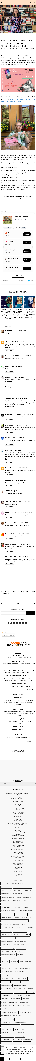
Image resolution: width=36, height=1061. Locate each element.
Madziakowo (10, 533)
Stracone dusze (24, 1002)
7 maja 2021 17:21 (20, 331)
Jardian (8, 341)
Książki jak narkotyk (11, 387)
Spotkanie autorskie (18, 853)
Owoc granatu (18, 964)
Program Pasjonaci (18, 838)
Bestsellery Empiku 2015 (18, 800)
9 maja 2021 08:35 (26, 512)
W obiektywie (18, 859)
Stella (3, 1002)
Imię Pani (16, 917)
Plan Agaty (4, 975)
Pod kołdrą (18, 667)
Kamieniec (15, 924)
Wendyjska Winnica (27, 1025)
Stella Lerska (12, 1002)
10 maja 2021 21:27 (23, 556)
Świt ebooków (18, 874)
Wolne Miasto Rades (6, 1036)
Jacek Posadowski (26, 917)
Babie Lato (27, 887)
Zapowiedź (18, 870)
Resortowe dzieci (5, 985)
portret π (9, 331)
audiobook (18, 872)
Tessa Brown (16, 1015)
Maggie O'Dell (20, 948)
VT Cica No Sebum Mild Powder (18, 737)
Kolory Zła (18, 927)
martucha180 (10, 523)
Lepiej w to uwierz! (18, 944)
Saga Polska (17, 988)
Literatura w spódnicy (7, 948)
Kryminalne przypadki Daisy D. (9, 934)
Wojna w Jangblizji (17, 1032)
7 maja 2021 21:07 (19, 377)
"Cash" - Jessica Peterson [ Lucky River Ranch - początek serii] (18, 679)
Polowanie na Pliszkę (6, 978)
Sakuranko (18, 734)
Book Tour (18, 804)
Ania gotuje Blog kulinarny (18, 719)
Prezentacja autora (18, 835)
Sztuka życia (4, 1008)
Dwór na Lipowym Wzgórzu (8, 910)
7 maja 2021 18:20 (18, 341)
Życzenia (18, 875)
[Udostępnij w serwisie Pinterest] (8, 288)
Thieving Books (11, 501)
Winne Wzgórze (5, 1032)
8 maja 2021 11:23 (21, 468)
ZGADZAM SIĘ (25, 1059)
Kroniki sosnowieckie (19, 931)
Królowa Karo (10, 556)
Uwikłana (3, 1025)
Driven (25, 907)
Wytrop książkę (18, 865)
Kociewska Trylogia (6, 927)
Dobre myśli (17, 907)
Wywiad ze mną (18, 867)
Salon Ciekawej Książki (18, 849)
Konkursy (18, 819)
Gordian (31, 914)
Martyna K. (9, 468)
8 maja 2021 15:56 (17, 491)
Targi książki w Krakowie (18, 856)
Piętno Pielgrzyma (6, 971)
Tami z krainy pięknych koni (26, 1012)
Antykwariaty (18, 797)
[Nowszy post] (1, 603)
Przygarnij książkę (18, 839)
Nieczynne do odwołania (7, 958)
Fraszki (18, 811)
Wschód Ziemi (19, 1036)
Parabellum (29, 964)
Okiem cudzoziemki (6, 964)
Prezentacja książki (18, 837)
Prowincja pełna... (20, 978)
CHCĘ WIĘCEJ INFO (15, 1059)
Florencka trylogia (6, 914)
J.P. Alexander (10, 425)
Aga (6, 450)
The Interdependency (6, 1019)
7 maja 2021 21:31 (21, 398)
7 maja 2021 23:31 (28, 414)
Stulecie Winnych (17, 1005)
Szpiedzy (28, 1005)
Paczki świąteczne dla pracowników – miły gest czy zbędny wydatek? (18, 713)
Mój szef (19, 954)
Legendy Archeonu (20, 941)
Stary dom (25, 998)
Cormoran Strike (17, 893)
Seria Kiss (30, 992)
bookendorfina (18, 726)
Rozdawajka (18, 848)
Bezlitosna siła (5, 890)
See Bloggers (18, 850)
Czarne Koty (15, 900)
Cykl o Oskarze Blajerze (23, 897)
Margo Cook (4, 951)
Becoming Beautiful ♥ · (18, 655)
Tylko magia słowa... (18, 661)
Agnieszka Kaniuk (12, 512)
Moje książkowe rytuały (18, 826)
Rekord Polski (18, 846)
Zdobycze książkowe (18, 871)
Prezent (18, 834)
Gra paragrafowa (18, 813)
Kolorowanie (18, 817)
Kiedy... (23, 924)
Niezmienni (13, 961)
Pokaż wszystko (31, 689)
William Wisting (18, 1029)
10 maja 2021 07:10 (22, 533)
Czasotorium (4, 903)
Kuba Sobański (24, 934)
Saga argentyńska (6, 992)
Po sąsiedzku (14, 975)
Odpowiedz (9, 336)
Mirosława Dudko (12, 356)
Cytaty (18, 805)
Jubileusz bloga (18, 815)
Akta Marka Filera (17, 883)
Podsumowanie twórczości (18, 833)
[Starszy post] (34, 603)
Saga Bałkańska (5, 988)
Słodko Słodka (11, 544)
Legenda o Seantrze (6, 941)
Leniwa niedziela (5, 944)
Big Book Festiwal (18, 801)
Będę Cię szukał (5, 893)
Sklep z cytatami (18, 852)
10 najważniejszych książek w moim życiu (18, 793)
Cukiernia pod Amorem (7, 897)
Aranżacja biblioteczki (18, 798)
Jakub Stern (15, 920)
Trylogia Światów (5, 1022)
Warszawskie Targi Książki (18, 861)
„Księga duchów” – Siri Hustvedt (18, 686)
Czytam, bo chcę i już (18, 683)
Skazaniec (4, 998)
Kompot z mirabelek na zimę (18, 721)
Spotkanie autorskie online (18, 855)
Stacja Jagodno (15, 998)
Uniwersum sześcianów (20, 1022)
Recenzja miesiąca (18, 842)
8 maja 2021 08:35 (18, 437)
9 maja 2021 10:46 (23, 523)
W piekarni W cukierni (18, 860)
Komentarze (7, 635)
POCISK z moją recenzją (18, 828)
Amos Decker (17, 887)
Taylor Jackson (5, 1015)
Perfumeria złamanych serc (8, 968)
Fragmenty (18, 809)
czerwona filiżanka (13, 414)
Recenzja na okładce (18, 844)
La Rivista (18, 822)
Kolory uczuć (28, 927)
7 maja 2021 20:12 (26, 356)
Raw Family (24, 981)
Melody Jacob (18, 697)
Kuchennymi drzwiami (7, 937)
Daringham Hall (5, 907)
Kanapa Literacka (18, 816)
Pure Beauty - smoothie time (18, 658)
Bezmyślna (16, 890)
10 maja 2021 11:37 (24, 544)
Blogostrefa (18, 802)
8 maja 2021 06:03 (23, 425)
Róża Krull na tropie (19, 985)
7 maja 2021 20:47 (16, 366)
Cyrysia (8, 437)
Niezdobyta (4, 961)
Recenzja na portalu (18, 845)
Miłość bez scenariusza (7, 954)
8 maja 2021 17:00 (24, 501)
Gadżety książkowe (18, 812)
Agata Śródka (4, 883)
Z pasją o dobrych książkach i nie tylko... (18, 675)
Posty (5, 632)
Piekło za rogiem (24, 968)
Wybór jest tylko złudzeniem (24, 1039)
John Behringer (5, 924)
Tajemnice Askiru (16, 1008)
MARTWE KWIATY (18, 729)
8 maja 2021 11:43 (21, 480)
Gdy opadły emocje (20, 914)
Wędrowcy (26, 1042)
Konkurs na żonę (5, 931)
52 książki (18, 794)
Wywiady (18, 868)
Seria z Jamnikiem (18, 995)
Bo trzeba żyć (26, 890)
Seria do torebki (5, 995)
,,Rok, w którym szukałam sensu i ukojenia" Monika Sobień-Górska (18, 671)
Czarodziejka (25, 900)
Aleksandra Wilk (5, 887)
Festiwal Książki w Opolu (18, 808)
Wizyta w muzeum (18, 863)
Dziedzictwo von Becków (25, 910)
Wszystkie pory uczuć (7, 1039)
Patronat (18, 830)
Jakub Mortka (5, 920)
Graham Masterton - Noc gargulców (18, 664)
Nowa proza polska (25, 961)
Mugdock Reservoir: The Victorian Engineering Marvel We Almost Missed (18, 702)
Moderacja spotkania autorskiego (18, 823)
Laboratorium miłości (22, 937)
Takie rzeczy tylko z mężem (8, 1012)
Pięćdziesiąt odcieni (20, 971)
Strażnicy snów (5, 1005)
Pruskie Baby (4, 981)
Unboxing (18, 857)
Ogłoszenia (31, 48)
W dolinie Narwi (14, 1025)
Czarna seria (4, 900)
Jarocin (24, 920)
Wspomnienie (18, 864)
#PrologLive (18, 791)
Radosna (8, 377)
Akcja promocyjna (18, 795)
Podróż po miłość (25, 975)
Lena (7, 366)
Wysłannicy (17, 1042)
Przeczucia (15, 981)
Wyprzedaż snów (5, 1042)
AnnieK (8, 491)
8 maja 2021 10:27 (15, 450)
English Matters (18, 806)
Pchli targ (18, 831)
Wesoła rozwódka (6, 1029)
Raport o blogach (18, 841)
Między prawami (16, 951)
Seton (27, 995)
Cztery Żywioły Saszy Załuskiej (20, 903)
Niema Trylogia (21, 958)
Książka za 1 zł (18, 820)
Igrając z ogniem (5, 917)
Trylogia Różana (20, 1019)
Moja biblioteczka (18, 824)
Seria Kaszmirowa (19, 992)
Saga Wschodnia (28, 988)
